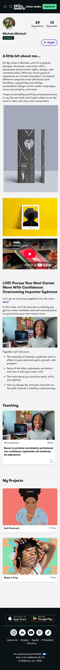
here (5, 302)
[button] (5, 7)
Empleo (24, 640)
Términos (31, 643)
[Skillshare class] (29, 425)
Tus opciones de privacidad (27, 654)
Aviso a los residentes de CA (30, 657)
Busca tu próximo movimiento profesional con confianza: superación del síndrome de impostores (28, 451)
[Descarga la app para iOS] (17, 618)
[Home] (20, 7)
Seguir (51, 42)
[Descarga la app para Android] (42, 618)
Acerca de (12, 640)
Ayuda (35, 640)
